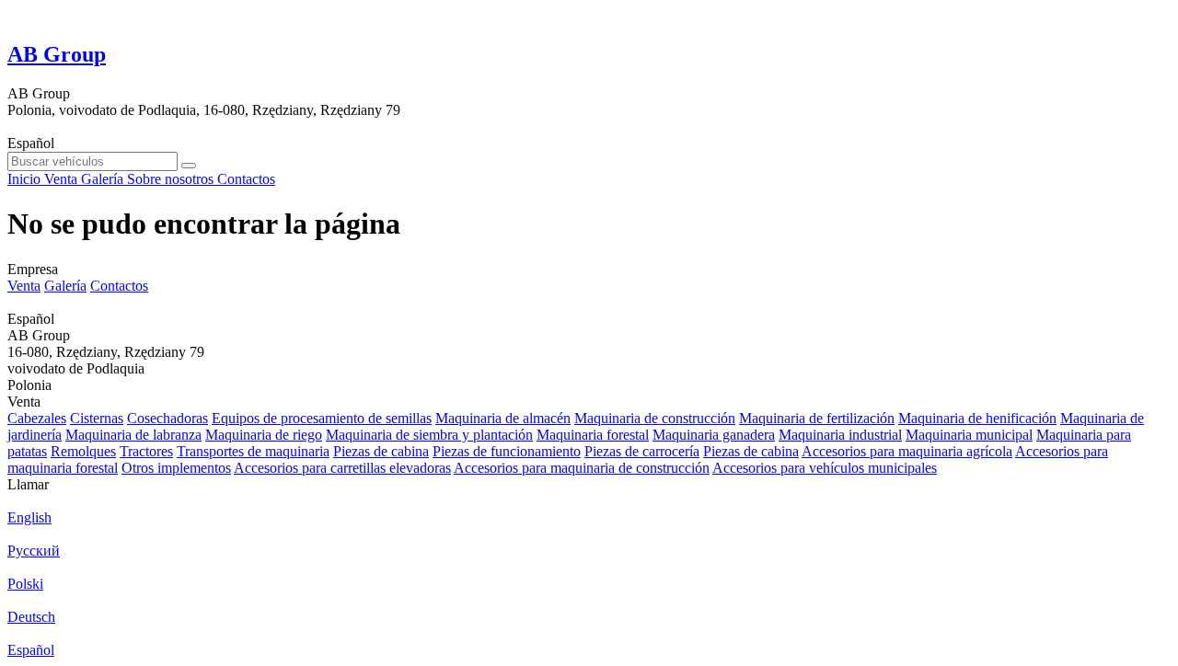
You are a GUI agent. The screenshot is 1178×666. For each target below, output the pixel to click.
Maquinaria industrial (840, 434)
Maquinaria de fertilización (817, 418)
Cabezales (36, 418)
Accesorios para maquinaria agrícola (907, 451)
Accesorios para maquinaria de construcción (582, 468)
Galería (65, 285)
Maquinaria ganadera (714, 434)
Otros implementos (176, 468)
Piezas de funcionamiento (507, 451)
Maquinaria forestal (593, 434)
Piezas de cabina (381, 451)
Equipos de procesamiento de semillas (322, 418)
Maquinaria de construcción (654, 418)
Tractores (146, 451)
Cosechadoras (167, 418)
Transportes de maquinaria (253, 451)
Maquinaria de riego (263, 434)
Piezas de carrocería (641, 451)
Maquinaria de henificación (977, 418)
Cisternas (96, 418)
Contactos (119, 285)
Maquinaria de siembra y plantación (429, 434)
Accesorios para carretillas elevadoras (342, 468)
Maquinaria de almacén (503, 418)
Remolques (83, 451)
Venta (23, 285)
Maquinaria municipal (969, 434)
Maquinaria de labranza (133, 434)
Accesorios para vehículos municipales (824, 468)
